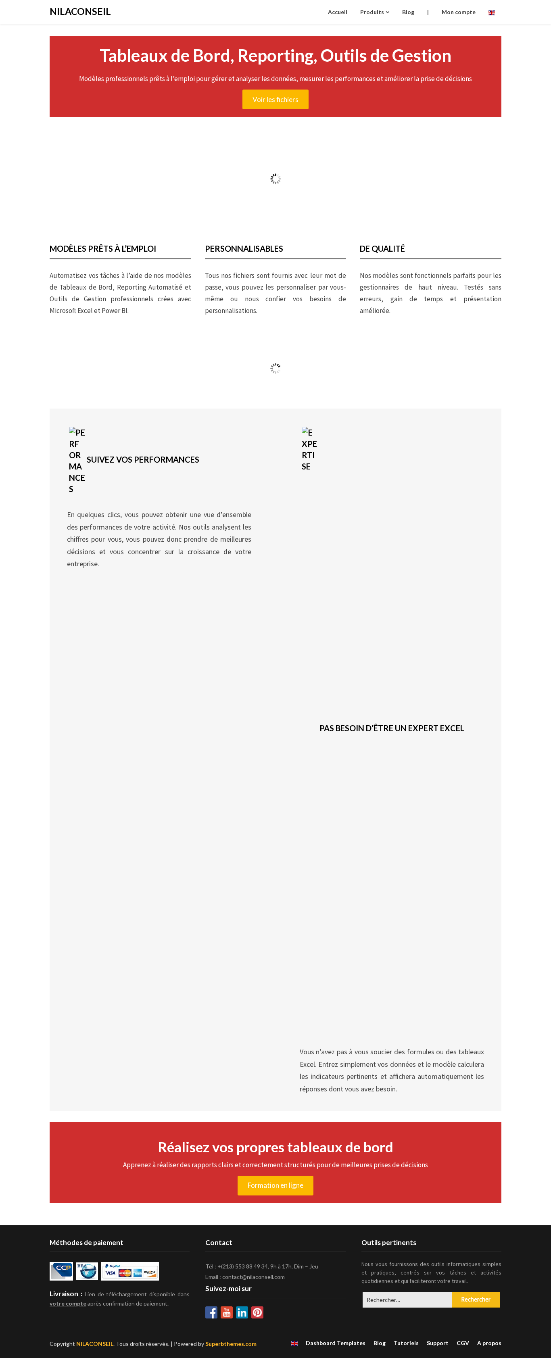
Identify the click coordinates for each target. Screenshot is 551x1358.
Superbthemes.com (231, 1343)
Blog (408, 11)
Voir (104, 385)
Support (438, 1343)
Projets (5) (218, 371)
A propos (489, 1343)
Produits (372, 11)
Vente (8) (103, 371)
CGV (463, 1343)
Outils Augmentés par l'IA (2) (332, 371)
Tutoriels (406, 1343)
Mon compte (459, 11)
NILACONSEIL (80, 11)
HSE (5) (447, 371)
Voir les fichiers (275, 99)
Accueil (337, 11)
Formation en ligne (275, 1185)
